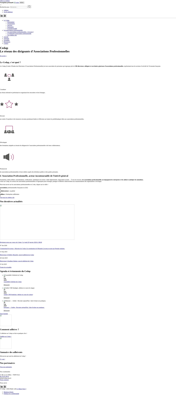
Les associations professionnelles (13, 30)
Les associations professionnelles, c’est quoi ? (20, 32)
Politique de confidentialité (11, 393)
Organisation (11, 23)
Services (9, 25)
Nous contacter (4, 380)
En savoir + (3, 56)
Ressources (7, 42)
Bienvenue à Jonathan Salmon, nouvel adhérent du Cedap (16, 261)
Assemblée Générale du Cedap (13, 282)
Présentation (10, 22)
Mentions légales (8, 392)
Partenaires (10, 27)
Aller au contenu (5, 1)
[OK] (29, 6)
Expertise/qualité (12, 28)
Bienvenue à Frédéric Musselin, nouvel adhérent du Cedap (17, 255)
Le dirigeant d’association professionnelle (19, 33)
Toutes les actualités (5, 267)
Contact (6, 43)
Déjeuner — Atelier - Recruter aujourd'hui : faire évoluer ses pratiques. (24, 307)
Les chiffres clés (12, 35)
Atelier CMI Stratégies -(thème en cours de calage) (18, 294)
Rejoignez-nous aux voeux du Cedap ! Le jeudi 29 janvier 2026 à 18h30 (21, 242)
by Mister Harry (21, 389)
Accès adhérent (8, 12)
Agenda (6, 37)
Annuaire (6, 38)
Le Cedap (6, 20)
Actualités (6, 40)
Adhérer (6, 10)
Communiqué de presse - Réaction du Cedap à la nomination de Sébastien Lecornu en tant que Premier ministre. (32, 248)
